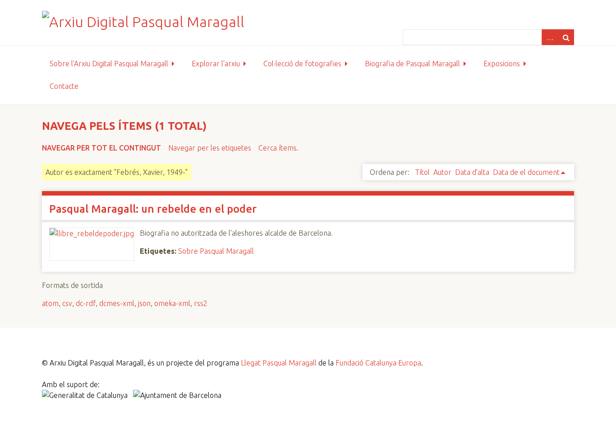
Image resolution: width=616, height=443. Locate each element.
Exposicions (501, 63)
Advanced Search (550, 37)
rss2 (200, 303)
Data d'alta (472, 172)
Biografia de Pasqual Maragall (412, 63)
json (144, 303)
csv (67, 303)
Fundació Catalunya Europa (378, 363)
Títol (422, 172)
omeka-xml (172, 303)
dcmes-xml (116, 303)
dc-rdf (86, 303)
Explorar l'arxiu (216, 63)
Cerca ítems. (278, 148)
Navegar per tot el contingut (101, 148)
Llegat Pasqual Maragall (279, 363)
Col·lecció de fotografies (302, 63)
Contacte (64, 86)
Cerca (566, 37)
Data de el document (526, 172)
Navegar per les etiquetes (209, 148)
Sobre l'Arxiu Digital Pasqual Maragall (109, 63)
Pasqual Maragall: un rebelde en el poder (153, 209)
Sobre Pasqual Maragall (216, 251)
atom (50, 303)
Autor (442, 172)
